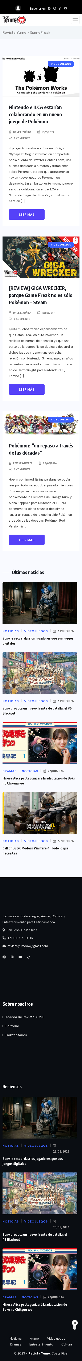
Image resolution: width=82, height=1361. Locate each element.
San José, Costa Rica (21, 930)
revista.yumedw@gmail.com (27, 946)
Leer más (26, 215)
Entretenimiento (41, 1344)
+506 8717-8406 (20, 938)
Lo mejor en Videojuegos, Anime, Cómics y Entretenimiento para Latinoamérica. (34, 919)
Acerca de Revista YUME (25, 1017)
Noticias (16, 1338)
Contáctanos (16, 1035)
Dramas (15, 1344)
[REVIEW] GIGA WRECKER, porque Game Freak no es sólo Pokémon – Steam (41, 295)
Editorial (12, 1026)
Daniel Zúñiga (22, 132)
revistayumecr (23, 463)
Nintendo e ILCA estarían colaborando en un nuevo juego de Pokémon (35, 114)
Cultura (66, 1344)
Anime (34, 1338)
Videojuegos (56, 1338)
